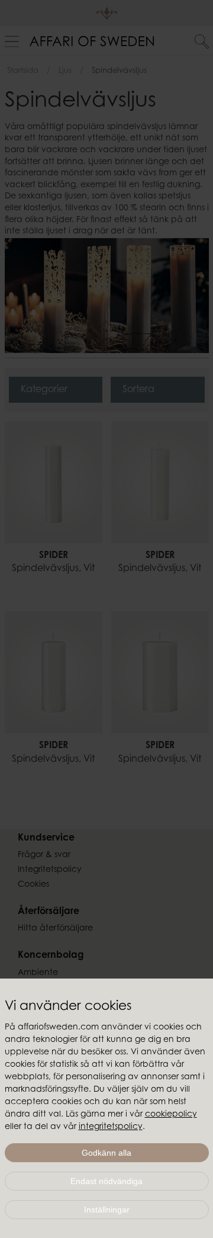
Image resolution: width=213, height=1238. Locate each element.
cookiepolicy (171, 1115)
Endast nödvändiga (106, 1181)
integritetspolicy (111, 1127)
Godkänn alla (106, 1152)
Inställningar (107, 1209)
